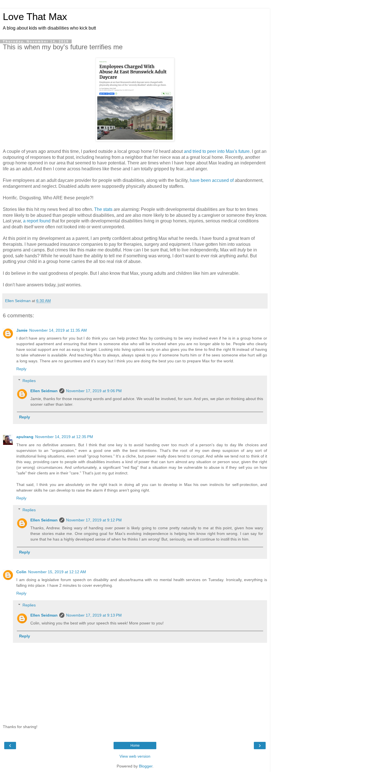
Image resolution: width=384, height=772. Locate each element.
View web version (134, 756)
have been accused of (212, 180)
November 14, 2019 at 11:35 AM (58, 330)
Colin (21, 572)
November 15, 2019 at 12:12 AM (57, 572)
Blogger (145, 766)
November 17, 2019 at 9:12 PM (94, 520)
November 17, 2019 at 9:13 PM (94, 615)
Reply (21, 369)
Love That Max (35, 16)
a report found (37, 220)
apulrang (24, 436)
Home (135, 746)
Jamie (22, 330)
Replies (29, 380)
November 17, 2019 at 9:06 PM (94, 391)
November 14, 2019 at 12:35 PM (64, 436)
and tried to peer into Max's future (217, 151)
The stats (103, 209)
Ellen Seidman (44, 391)
